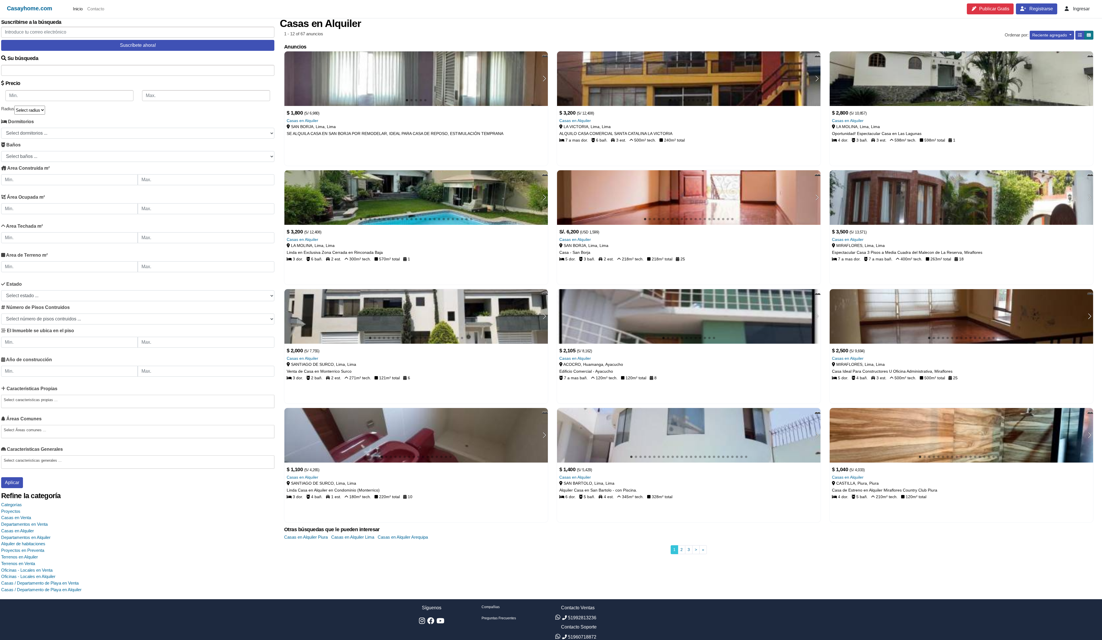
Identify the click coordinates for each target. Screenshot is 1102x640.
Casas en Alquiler (17, 530)
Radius (7, 108)
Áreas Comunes (23, 418)
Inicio (78, 8)
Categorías (11, 504)
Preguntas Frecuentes (499, 618)
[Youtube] (440, 622)
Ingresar (1081, 8)
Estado (13, 284)
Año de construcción (28, 359)
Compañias (491, 607)
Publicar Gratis (994, 8)
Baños (13, 144)
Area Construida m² (28, 168)
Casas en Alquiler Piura (306, 537)
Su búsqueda (22, 58)
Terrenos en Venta (18, 563)
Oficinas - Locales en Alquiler (28, 576)
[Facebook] (430, 622)
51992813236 (581, 617)
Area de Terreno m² (26, 255)
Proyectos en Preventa (22, 550)
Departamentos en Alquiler (26, 537)
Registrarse (1040, 8)
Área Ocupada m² (25, 197)
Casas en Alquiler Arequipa (403, 537)
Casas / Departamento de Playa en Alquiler (41, 589)
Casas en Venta (16, 517)
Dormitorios (20, 121)
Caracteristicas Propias (31, 388)
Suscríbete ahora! (138, 45)
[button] (544, 78)
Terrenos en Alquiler (19, 556)
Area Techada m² (24, 226)
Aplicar (12, 482)
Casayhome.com (29, 8)
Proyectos (10, 511)
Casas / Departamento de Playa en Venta (40, 583)
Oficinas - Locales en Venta (27, 570)
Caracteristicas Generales (34, 449)
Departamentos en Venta (24, 524)
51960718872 (581, 637)
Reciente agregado (1050, 35)
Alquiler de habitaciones (23, 543)
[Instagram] (422, 622)
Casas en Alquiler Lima (352, 537)
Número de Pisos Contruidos (37, 307)
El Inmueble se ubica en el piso (40, 330)
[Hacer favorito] (545, 54)
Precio (12, 83)
